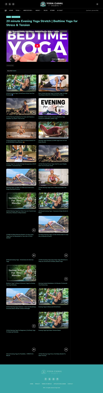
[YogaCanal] (51, 4)
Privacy (37, 384)
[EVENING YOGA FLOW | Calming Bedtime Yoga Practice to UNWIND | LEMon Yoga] (54, 106)
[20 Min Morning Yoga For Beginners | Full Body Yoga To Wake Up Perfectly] (21, 320)
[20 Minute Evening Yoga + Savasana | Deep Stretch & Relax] (54, 200)
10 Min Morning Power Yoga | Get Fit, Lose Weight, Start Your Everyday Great (53, 164)
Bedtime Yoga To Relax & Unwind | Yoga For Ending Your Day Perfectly (20, 284)
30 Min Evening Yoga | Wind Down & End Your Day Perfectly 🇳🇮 (20, 94)
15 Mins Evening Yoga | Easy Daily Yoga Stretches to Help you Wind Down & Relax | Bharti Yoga (53, 260)
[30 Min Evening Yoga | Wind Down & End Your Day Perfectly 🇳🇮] (21, 83)
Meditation (27, 10)
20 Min (8, 17)
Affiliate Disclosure (60, 384)
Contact (70, 384)
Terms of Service (47, 384)
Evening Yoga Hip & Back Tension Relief (50, 330)
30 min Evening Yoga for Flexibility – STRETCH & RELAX (19, 354)
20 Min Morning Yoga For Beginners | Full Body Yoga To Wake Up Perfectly (20, 331)
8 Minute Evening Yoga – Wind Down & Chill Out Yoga (19, 260)
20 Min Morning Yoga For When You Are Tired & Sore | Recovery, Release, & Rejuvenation (21, 212)
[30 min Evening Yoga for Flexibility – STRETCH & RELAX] (21, 343)
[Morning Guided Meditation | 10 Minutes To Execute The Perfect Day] (54, 273)
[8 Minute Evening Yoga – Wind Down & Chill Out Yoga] (21, 249)
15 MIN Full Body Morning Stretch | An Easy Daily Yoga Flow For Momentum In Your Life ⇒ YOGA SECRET (19, 236)
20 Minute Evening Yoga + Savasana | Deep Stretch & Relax (53, 212)
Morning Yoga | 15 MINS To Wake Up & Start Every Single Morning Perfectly (20, 188)
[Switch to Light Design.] (97, 4)
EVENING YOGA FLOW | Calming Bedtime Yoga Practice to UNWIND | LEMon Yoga (52, 117)
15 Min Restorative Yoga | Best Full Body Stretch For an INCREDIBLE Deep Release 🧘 (20, 141)
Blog (46, 10)
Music (38, 10)
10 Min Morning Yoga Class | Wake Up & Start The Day (52, 188)
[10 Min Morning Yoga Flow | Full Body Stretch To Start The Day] (54, 343)
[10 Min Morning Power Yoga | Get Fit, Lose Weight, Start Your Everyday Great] (54, 153)
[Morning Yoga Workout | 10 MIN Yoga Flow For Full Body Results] (54, 130)
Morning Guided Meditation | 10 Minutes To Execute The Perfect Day (53, 284)
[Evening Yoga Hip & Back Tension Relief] (54, 320)
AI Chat (60, 10)
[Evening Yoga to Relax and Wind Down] (54, 296)
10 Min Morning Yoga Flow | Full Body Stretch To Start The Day (52, 354)
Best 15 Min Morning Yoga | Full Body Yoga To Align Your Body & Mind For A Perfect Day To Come (53, 94)
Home (11, 10)
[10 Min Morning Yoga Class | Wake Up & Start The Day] (54, 177)
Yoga (17, 10)
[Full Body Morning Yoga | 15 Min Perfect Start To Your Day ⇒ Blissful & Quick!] (54, 224)
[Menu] (6, 10)
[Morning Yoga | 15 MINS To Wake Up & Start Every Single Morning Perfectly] (21, 177)
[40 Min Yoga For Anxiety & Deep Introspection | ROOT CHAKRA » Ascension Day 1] (21, 153)
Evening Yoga (15, 17)
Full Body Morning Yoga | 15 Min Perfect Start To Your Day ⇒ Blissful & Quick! (53, 235)
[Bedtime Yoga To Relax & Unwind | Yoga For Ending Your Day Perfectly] (21, 273)
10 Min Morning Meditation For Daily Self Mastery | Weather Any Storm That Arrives (20, 117)
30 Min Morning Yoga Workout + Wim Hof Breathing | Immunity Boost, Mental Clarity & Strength (21, 307)
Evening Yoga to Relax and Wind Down (49, 307)
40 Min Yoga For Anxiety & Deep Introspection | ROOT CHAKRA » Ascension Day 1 (21, 164)
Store (52, 10)
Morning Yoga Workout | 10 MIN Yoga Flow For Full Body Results (53, 141)
